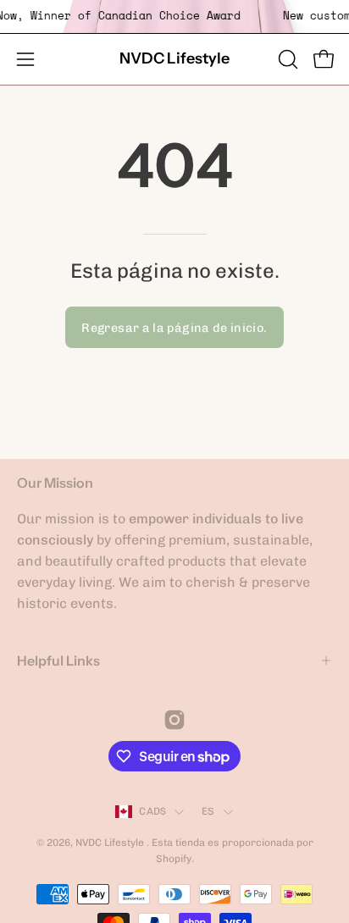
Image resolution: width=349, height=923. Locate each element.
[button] (286, 59)
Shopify (173, 859)
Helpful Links (58, 660)
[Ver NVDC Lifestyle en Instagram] (174, 719)
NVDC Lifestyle (174, 58)
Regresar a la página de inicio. (174, 327)
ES (208, 811)
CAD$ (152, 811)
